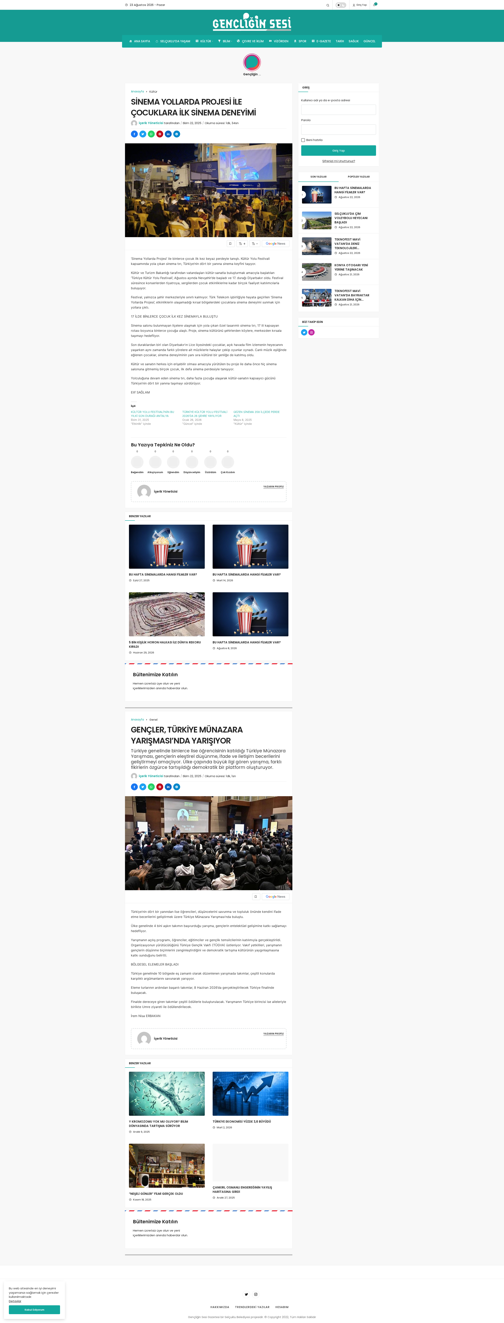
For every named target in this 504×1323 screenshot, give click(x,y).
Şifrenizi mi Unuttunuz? (338, 161)
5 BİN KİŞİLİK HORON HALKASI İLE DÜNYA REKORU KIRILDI (165, 644)
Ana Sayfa (142, 41)
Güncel (369, 41)
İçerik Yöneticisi (151, 123)
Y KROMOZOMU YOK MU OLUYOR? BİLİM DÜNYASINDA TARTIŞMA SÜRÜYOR (158, 1124)
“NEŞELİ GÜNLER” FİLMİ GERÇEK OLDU (156, 1194)
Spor (302, 41)
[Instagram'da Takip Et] (311, 332)
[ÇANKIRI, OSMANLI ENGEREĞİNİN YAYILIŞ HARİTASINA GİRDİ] (250, 1166)
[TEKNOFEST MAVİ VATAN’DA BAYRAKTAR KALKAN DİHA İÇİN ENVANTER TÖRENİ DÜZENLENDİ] (317, 298)
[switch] (340, 5)
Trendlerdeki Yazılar (252, 1311)
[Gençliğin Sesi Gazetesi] (252, 22)
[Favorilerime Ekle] (231, 243)
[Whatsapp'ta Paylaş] (151, 134)
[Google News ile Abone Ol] (275, 243)
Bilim (226, 41)
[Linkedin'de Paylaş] (168, 134)
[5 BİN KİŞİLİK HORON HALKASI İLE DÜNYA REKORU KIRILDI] (167, 614)
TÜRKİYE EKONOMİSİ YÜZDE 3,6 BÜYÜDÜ (242, 1122)
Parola (305, 120)
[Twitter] (246, 1299)
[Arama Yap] (327, 5)
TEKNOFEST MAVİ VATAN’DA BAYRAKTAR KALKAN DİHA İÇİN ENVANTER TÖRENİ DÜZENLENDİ (351, 299)
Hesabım (282, 1311)
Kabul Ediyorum (34, 1309)
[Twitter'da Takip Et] (304, 332)
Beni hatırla (314, 140)
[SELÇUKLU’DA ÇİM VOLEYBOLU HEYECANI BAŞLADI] (317, 220)
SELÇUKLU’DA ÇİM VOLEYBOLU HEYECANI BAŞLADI (351, 218)
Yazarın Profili (273, 486)
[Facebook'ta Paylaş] (134, 134)
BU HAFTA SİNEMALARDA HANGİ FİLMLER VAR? (163, 575)
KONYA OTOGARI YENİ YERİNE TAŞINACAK (351, 267)
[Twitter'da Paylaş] (142, 134)
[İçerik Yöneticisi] (145, 491)
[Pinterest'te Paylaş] (159, 134)
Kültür (205, 41)
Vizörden (281, 41)
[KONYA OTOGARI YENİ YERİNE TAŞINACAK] (317, 272)
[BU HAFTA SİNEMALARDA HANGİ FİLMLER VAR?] (167, 547)
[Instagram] (255, 1299)
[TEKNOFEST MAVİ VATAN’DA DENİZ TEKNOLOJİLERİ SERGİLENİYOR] (317, 246)
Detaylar (15, 1301)
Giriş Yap (361, 4)
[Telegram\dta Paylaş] (176, 134)
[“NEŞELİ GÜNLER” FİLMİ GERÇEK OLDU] (167, 1166)
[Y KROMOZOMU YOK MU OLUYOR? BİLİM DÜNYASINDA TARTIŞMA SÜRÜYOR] (167, 1094)
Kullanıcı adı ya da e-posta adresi (325, 100)
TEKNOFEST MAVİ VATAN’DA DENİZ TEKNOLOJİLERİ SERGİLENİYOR (347, 245)
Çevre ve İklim (253, 41)
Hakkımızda (219, 1311)
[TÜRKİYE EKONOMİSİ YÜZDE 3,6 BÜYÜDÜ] (250, 1094)
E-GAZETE (324, 41)
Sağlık (354, 41)
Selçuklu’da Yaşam (175, 41)
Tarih (340, 41)
